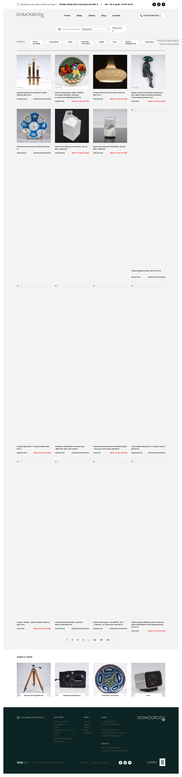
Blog (103, 15)
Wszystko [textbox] (117, 28)
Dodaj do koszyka (42, 99)
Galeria (91, 15)
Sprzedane (149, 42)
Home (67, 15)
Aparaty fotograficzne (72, 695)
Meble (101, 42)
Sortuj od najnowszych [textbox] (168, 44)
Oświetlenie (54, 42)
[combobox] (117, 29)
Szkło (70, 42)
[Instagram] (159, 4)
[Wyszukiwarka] (59, 29)
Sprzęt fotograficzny (130, 43)
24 (108, 640)
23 (101, 640)
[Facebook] (154, 4)
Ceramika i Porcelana (85, 43)
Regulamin (84, 763)
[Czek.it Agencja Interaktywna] (156, 762)
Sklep (79, 15)
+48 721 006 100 (151, 15)
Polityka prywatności (100, 763)
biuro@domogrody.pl (118, 750)
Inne (114, 42)
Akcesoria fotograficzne (33, 695)
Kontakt (116, 15)
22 (95, 640)
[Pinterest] (163, 4)
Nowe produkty (36, 43)
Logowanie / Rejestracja (32, 718)
